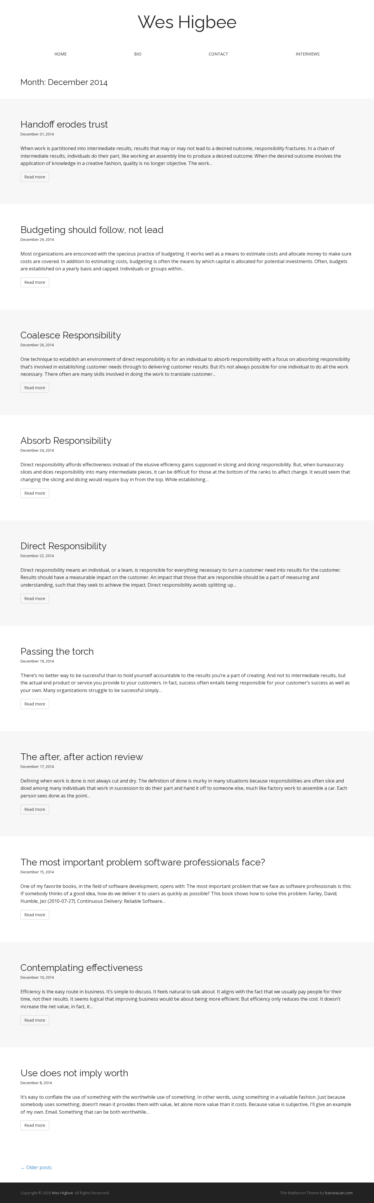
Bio (137, 54)
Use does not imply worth (74, 1073)
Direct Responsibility (63, 545)
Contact (218, 54)
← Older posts (36, 1167)
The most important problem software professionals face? (142, 862)
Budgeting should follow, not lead (92, 229)
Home (60, 54)
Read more (34, 177)
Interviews (308, 54)
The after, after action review (81, 756)
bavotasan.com (339, 1192)
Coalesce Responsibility (70, 335)
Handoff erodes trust (64, 124)
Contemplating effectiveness (81, 967)
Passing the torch (57, 651)
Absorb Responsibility (66, 440)
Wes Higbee (187, 22)
